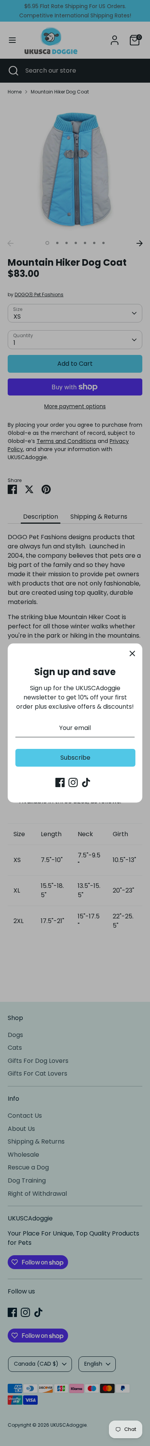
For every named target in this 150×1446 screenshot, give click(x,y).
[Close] (132, 653)
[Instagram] (73, 782)
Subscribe (75, 757)
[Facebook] (60, 782)
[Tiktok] (86, 782)
